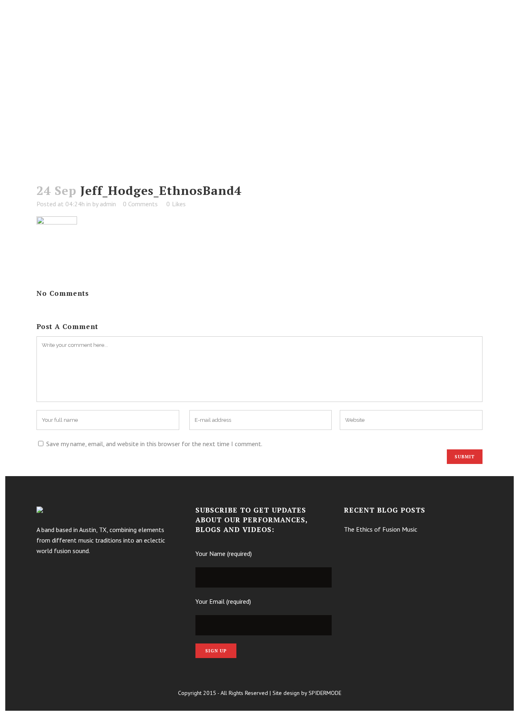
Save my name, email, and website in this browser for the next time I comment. (154, 444)
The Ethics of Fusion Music (380, 529)
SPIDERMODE (325, 693)
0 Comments (140, 204)
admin (108, 204)
